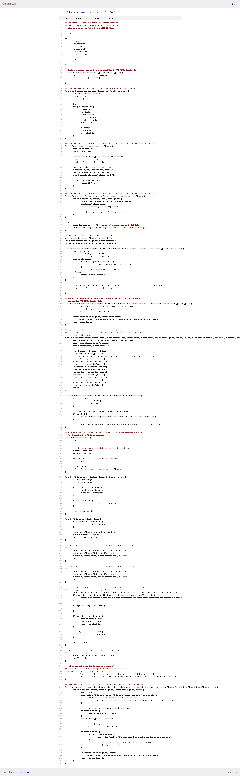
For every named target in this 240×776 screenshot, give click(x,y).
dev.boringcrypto (77, 12)
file (110, 18)
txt (229, 772)
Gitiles (15, 772)
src (93, 12)
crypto (100, 12)
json (236, 772)
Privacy (22, 772)
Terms (29, 772)
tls (107, 12)
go (60, 12)
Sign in (235, 4)
